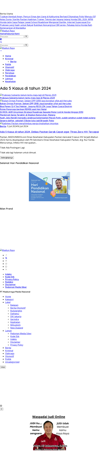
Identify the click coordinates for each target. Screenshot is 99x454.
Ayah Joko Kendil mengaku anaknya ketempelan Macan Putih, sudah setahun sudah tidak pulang (47, 117)
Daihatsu (14, 313)
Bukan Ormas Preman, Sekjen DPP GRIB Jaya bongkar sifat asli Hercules (35, 103)
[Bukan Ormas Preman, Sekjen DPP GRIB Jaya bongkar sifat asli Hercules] (36, 100)
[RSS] (6, 269)
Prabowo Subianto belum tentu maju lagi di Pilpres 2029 (27, 98)
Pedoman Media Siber (16, 287)
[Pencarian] (1, 42)
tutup (3, 367)
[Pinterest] (6, 260)
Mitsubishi (15, 325)
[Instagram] (6, 263)
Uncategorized (12, 362)
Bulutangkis (16, 310)
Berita (13, 61)
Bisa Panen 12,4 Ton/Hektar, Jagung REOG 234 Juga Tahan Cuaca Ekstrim (36, 106)
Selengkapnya (7, 158)
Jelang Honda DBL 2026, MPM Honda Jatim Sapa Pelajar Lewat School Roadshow (46, 21)
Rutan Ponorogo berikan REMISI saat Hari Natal (23, 109)
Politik (8, 64)
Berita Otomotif (18, 308)
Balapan (14, 305)
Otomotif (9, 67)
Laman (8, 330)
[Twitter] (6, 258)
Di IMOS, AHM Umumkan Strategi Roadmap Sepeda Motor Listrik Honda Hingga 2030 (41, 112)
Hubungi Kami (13, 33)
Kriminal (9, 58)
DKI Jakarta (15, 316)
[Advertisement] (47, 6)
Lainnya (9, 78)
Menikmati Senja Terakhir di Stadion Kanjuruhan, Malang (27, 115)
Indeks (8, 274)
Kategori (9, 299)
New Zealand (16, 327)
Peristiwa (9, 73)
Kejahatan (15, 322)
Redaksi (9, 282)
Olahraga (10, 70)
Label (7, 302)
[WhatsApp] (6, 266)
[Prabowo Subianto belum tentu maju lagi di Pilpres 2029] (28, 95)
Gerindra (14, 319)
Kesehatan (10, 81)
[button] (26, 36)
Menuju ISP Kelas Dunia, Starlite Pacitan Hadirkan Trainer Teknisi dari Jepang (48, 18)
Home (3, 33)
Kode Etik (9, 276)
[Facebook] (6, 255)
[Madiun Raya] (7, 30)
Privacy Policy (12, 279)
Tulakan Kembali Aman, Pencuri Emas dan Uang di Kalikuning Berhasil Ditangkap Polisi (42, 16)
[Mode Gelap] (1, 39)
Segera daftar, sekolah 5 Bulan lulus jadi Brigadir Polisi (27, 120)
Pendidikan (10, 75)
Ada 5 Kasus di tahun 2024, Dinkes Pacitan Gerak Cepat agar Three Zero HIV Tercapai (49, 131)
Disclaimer (10, 284)
